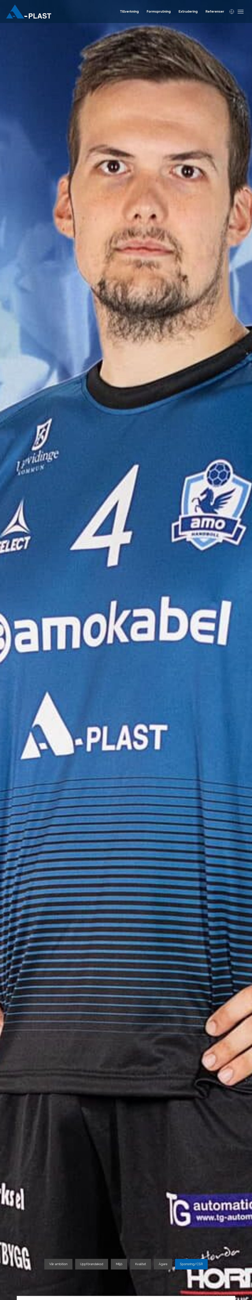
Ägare (163, 1264)
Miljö (119, 1264)
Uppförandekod (91, 1264)
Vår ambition (58, 1264)
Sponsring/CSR (191, 1264)
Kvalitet (140, 1264)
